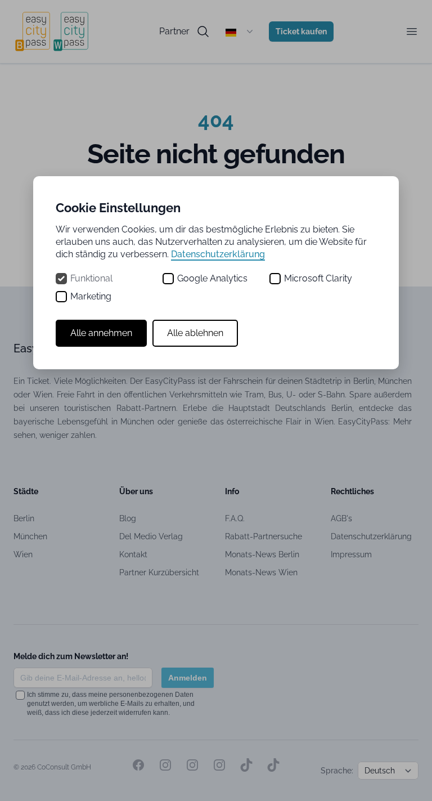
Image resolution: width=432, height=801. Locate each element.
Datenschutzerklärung (218, 254)
